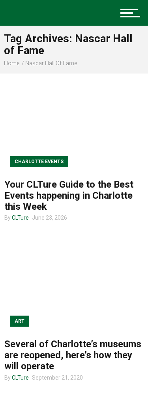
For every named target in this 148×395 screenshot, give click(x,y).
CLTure (20, 217)
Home (11, 63)
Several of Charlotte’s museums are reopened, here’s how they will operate (72, 355)
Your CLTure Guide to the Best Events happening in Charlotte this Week (68, 195)
